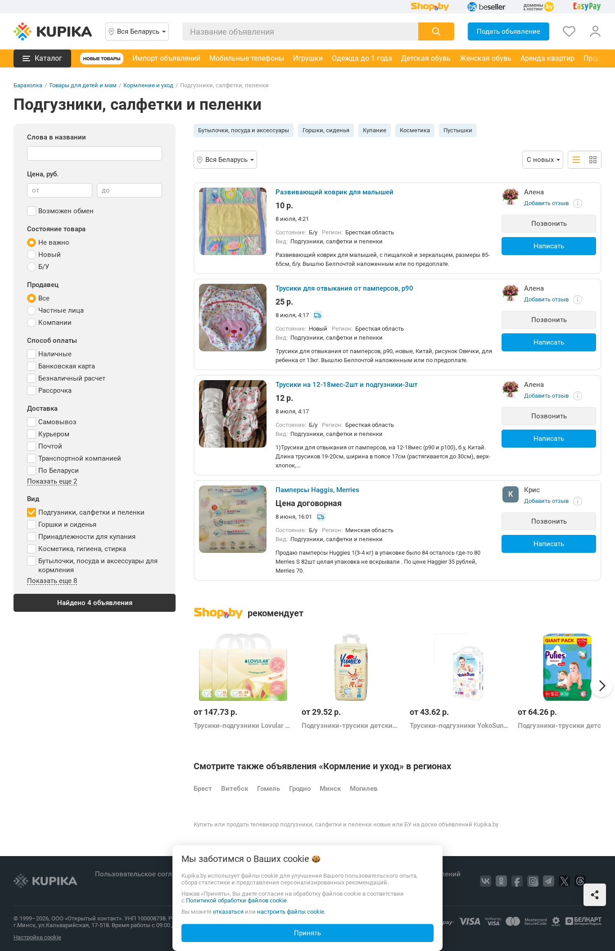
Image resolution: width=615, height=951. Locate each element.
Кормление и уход (148, 85)
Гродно (300, 789)
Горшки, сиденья (326, 130)
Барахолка (28, 85)
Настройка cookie (37, 937)
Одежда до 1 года (362, 58)
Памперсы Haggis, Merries (317, 490)
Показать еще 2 (52, 481)
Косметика (415, 130)
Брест (203, 789)
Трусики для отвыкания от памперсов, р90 (344, 288)
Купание (374, 130)
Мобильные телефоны (246, 58)
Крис (532, 490)
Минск (330, 789)
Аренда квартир (547, 58)
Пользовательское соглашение (146, 874)
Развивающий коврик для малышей (334, 192)
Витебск (234, 789)
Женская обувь (485, 58)
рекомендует (275, 613)
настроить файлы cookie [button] (290, 911)
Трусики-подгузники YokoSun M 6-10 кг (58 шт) (459, 726)
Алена (534, 192)
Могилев (363, 789)
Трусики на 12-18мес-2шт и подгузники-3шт (346, 385)
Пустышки (457, 130)
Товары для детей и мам (83, 85)
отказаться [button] (228, 911)
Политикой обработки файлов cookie (236, 900)
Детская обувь (426, 58)
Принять (307, 933)
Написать (549, 246)
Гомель (268, 789)
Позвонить (549, 224)
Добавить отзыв (546, 203)
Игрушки (308, 58)
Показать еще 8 (52, 581)
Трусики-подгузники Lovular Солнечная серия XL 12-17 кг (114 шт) (243, 726)
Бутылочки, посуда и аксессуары (243, 130)
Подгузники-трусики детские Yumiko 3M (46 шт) (351, 726)
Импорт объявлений (166, 58)
